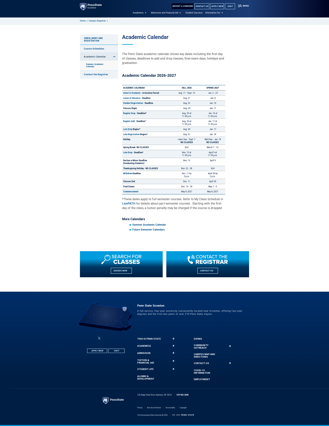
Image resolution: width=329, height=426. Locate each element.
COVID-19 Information (202, 371)
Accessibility (170, 408)
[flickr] (105, 338)
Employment (202, 379)
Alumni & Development (145, 377)
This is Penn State (149, 339)
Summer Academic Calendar (94, 65)
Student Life (145, 369)
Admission (144, 353)
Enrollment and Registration (93, 39)
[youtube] (112, 338)
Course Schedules (94, 48)
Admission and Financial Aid (164, 12)
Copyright (183, 408)
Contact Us (201, 6)
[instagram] (119, 338)
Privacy (140, 408)
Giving (198, 339)
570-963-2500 (182, 395)
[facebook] (93, 338)
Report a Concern (182, 6)
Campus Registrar (97, 21)
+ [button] (173, 339)
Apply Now (217, 6)
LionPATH (128, 203)
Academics (138, 12)
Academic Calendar (95, 56)
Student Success (194, 12)
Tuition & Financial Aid (145, 361)
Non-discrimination (154, 408)
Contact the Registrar (96, 74)
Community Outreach (201, 346)
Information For (212, 12)
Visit (230, 6)
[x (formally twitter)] (99, 338)
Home (83, 21)
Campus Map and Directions (204, 355)
